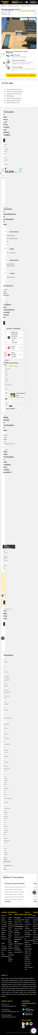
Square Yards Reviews (3, 934)
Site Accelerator (18, 928)
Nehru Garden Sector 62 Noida (14, 894)
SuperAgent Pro (18, 952)
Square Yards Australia (10, 929)
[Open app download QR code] (36, 13)
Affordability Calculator (28, 935)
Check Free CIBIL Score (28, 952)
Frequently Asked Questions (4, 928)
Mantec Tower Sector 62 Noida (14, 899)
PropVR (10, 952)
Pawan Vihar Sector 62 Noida (13, 889)
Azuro (9, 950)
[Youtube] (31, 1023)
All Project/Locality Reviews (29, 940)
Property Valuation (27, 921)
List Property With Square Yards (19, 921)
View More (7, 901)
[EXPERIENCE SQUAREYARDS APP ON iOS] (27, 1015)
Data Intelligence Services (18, 944)
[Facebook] (23, 1023)
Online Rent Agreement (28, 945)
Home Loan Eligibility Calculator (28, 957)
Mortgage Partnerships (17, 949)
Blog (34, 915)
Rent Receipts (28, 949)
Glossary (35, 918)
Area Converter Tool (29, 968)
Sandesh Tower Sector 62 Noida (14, 897)
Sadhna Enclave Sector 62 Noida (14, 892)
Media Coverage (3, 921)
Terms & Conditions (4, 947)
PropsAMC (11, 955)
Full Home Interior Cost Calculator (28, 963)
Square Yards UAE (11, 924)
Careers (3, 918)
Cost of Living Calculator (28, 931)
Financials (4, 924)
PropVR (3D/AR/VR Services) (17, 932)
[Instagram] (23, 1026)
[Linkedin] (27, 1023)
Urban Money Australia (10, 942)
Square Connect (18, 924)
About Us (3, 915)
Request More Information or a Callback (22, 75)
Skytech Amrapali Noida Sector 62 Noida (16, 887)
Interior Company (10, 947)
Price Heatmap (29, 917)
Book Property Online (10, 959)
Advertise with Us (19, 937)
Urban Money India (10, 936)
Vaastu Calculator (27, 927)
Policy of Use (3, 951)
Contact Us (4, 938)
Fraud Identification (4, 955)
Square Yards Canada (10, 919)
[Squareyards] (5, 2)
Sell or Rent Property (18, 2)
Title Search (28, 924)
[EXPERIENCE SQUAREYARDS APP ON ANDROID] (28, 1011)
